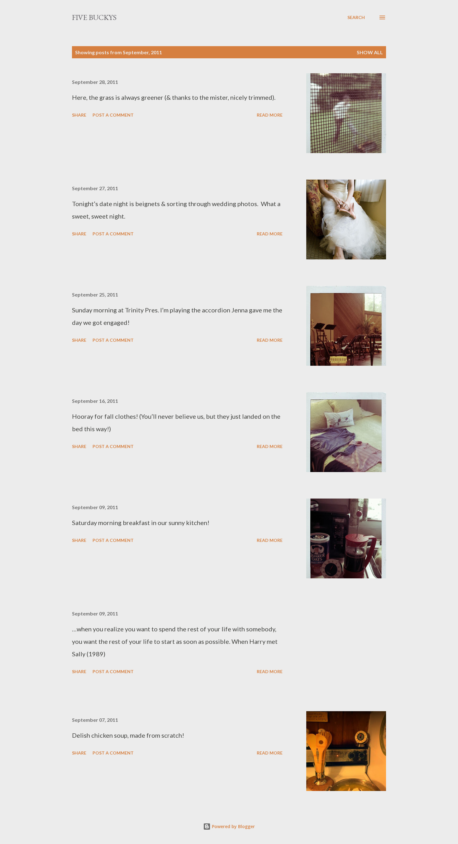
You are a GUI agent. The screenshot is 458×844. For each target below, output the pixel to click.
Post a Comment (113, 115)
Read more (270, 115)
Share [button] (79, 115)
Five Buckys (94, 17)
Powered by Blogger (233, 826)
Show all (370, 52)
